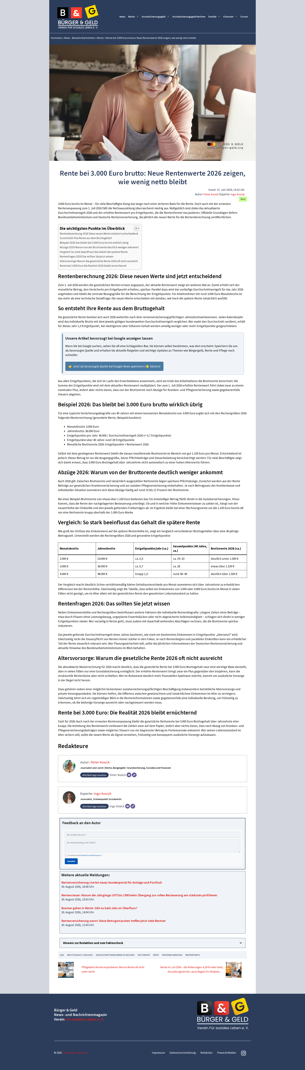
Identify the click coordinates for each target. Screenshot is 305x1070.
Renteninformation (172, 955)
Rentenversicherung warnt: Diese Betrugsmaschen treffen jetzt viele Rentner (113, 921)
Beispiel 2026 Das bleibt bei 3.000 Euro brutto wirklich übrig (94, 242)
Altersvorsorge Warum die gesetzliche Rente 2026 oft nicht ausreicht (99, 261)
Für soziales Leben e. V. (84, 1019)
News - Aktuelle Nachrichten (79, 37)
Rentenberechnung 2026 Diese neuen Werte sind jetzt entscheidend (99, 233)
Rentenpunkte (192, 955)
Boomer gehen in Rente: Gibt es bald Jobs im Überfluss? (99, 908)
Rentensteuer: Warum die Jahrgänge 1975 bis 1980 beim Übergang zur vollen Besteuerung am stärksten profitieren (139, 895)
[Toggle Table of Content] (135, 228)
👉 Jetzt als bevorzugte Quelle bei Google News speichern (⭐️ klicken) (114, 366)
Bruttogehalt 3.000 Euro (80, 955)
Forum (244, 16)
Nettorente (144, 955)
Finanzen (228, 16)
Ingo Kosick (238, 194)
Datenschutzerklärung (89, 855)
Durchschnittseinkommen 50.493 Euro (115, 955)
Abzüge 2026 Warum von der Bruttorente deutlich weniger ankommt (99, 247)
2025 (62, 955)
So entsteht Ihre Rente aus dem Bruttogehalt (86, 238)
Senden (71, 861)
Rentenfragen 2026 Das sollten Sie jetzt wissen (86, 256)
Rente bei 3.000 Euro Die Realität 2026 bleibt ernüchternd (93, 265)
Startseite (56, 37)
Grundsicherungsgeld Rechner (189, 16)
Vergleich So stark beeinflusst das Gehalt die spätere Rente (94, 252)
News (122, 16)
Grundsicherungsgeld (153, 16)
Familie (212, 16)
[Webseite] (134, 775)
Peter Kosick (211, 194)
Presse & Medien (226, 1052)
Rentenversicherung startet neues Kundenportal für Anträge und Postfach (111, 882)
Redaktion (206, 1052)
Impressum (158, 1052)
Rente (131, 16)
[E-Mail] (129, 775)
